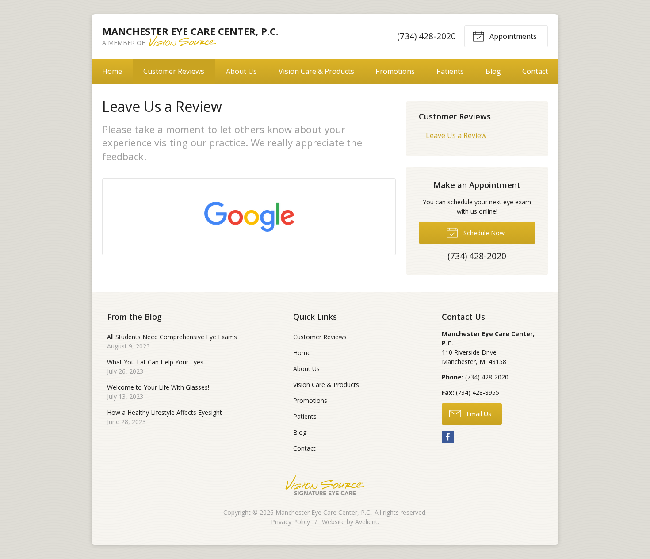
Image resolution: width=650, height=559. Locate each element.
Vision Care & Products (316, 71)
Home (112, 71)
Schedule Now (483, 233)
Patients (450, 71)
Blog (493, 71)
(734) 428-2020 (426, 36)
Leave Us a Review (456, 135)
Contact (535, 71)
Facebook (448, 437)
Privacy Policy (290, 521)
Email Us (478, 414)
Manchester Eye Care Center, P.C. (323, 512)
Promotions (395, 71)
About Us (241, 71)
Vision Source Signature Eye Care (325, 485)
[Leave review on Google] (249, 217)
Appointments (512, 36)
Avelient (366, 521)
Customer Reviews (173, 71)
